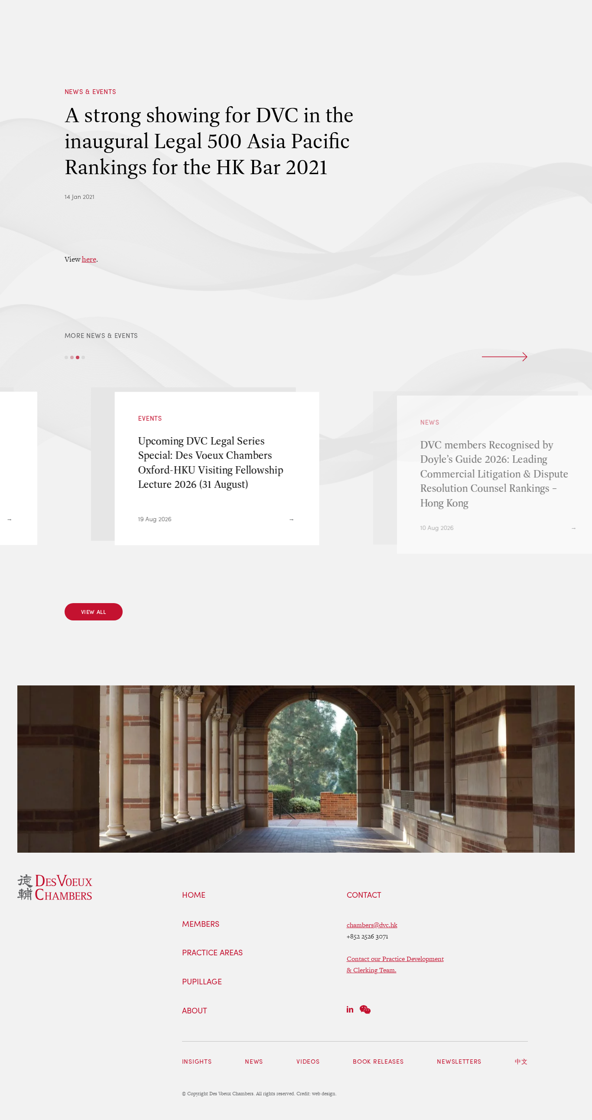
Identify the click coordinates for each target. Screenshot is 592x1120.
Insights (197, 1061)
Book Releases (378, 1061)
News (254, 1061)
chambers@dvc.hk (372, 924)
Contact (364, 895)
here (89, 259)
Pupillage (202, 982)
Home (193, 895)
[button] (66, 357)
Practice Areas (212, 953)
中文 (521, 1061)
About (194, 1011)
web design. (324, 1093)
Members (200, 924)
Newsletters (459, 1061)
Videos (307, 1061)
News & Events (91, 91)
